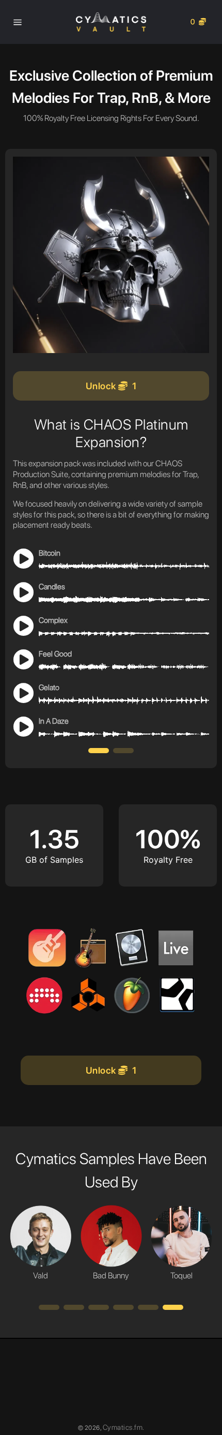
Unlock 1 (111, 385)
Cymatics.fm (123, 1427)
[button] (98, 750)
